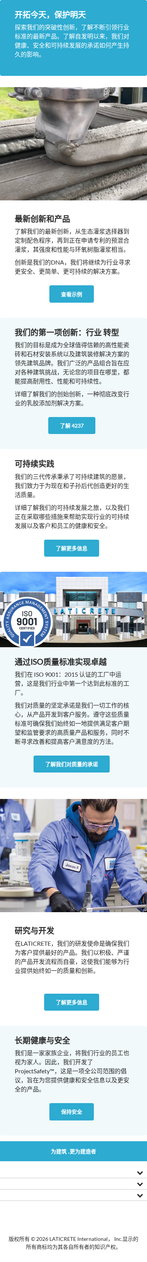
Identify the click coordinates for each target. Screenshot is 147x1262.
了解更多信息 (71, 548)
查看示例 (71, 294)
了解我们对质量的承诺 (71, 764)
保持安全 (71, 1111)
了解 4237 (72, 425)
